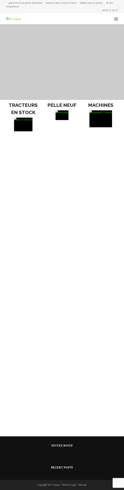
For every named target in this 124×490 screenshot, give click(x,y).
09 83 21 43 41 (110, 10)
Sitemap (82, 484)
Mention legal (69, 484)
